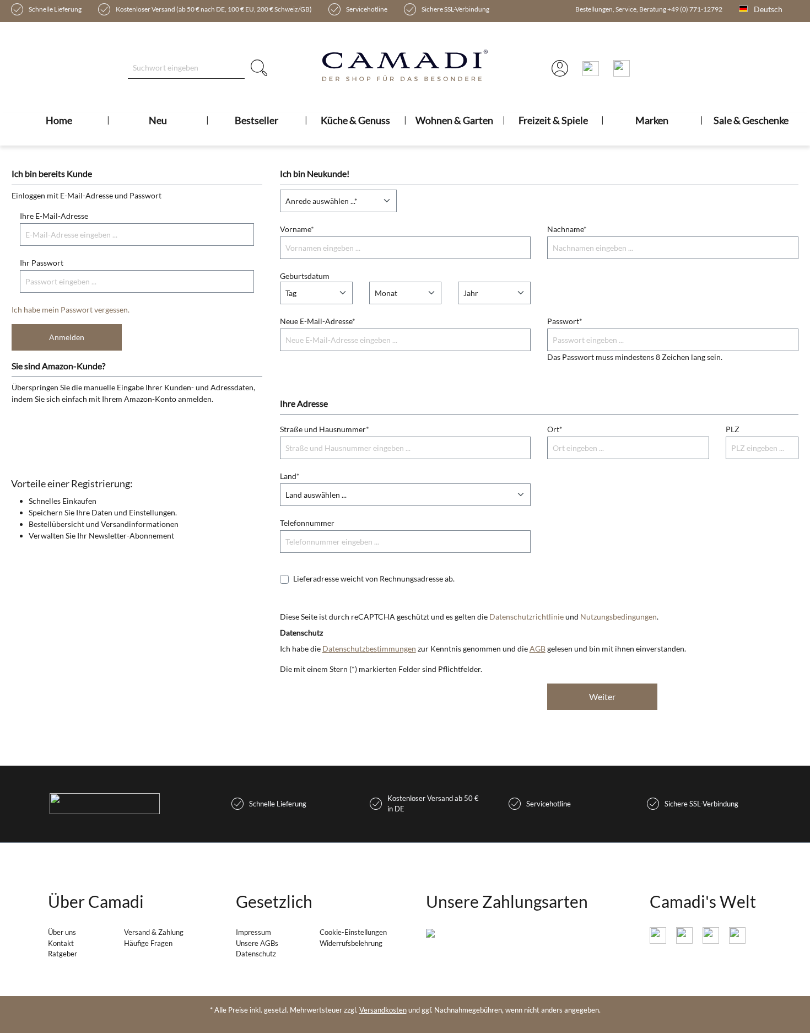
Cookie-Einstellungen (353, 932)
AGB (538, 648)
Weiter (602, 696)
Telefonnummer (307, 523)
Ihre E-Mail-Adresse (54, 215)
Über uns (62, 932)
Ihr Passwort (41, 262)
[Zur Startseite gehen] (405, 65)
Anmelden (66, 337)
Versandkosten (383, 1009)
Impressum (253, 932)
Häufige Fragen (148, 943)
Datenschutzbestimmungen (369, 648)
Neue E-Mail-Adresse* (317, 321)
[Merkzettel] (621, 68)
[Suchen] (259, 67)
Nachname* (567, 229)
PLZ (732, 429)
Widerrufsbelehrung (351, 943)
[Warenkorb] (590, 68)
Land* (290, 476)
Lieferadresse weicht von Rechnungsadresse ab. (374, 578)
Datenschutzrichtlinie (526, 616)
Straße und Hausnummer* (324, 429)
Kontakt (61, 943)
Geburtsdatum (305, 276)
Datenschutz (256, 953)
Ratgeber (62, 953)
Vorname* (297, 229)
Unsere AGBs (257, 943)
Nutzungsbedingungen (618, 616)
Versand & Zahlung (153, 932)
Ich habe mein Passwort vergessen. (70, 309)
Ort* (555, 429)
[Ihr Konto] (559, 68)
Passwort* (564, 321)
